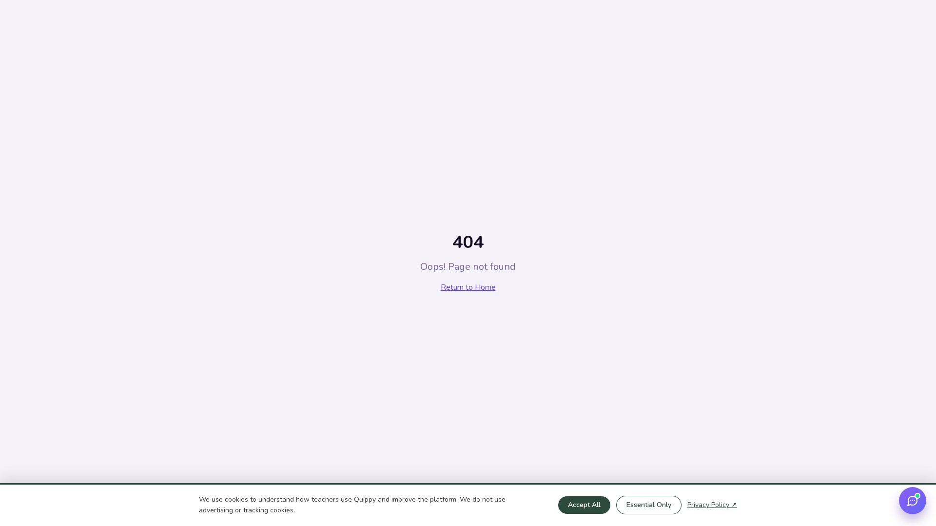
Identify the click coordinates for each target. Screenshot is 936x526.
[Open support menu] (912, 500)
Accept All (584, 504)
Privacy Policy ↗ (712, 504)
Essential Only (648, 504)
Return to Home (468, 287)
